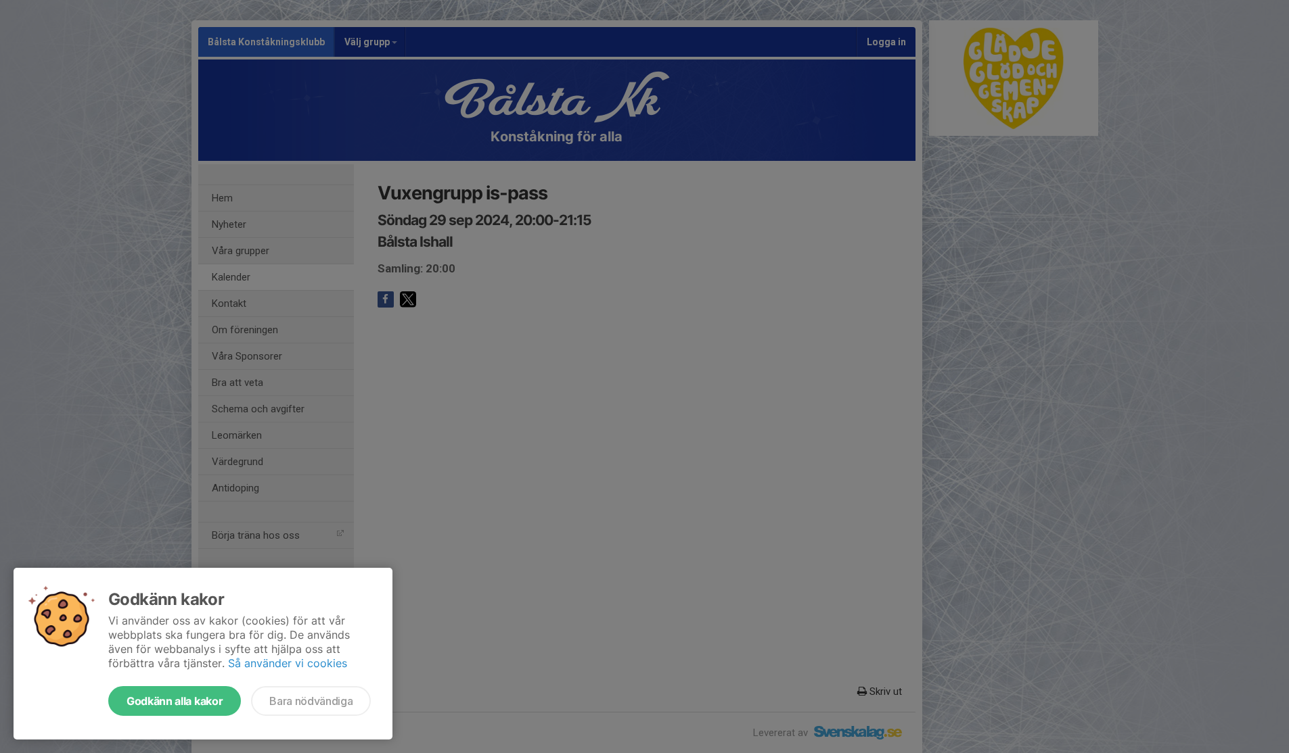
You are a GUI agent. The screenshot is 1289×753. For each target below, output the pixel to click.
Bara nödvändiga (311, 701)
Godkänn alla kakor (175, 701)
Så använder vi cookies (287, 663)
